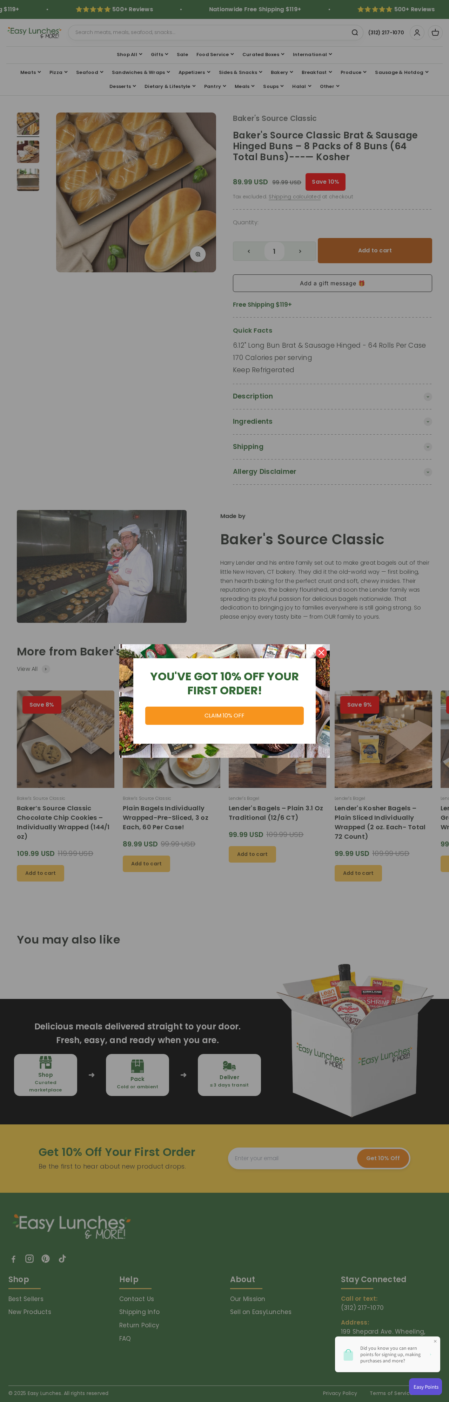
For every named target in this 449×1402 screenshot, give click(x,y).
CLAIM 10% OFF (224, 716)
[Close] (321, 652)
